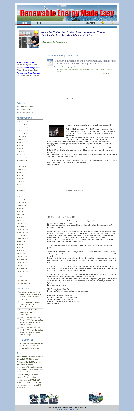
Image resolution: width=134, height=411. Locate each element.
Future (23, 364)
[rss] (112, 24)
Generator (29, 364)
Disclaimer (59, 409)
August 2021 (21, 205)
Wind (38, 385)
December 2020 (22, 229)
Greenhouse (37, 367)
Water (30, 385)
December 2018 (22, 271)
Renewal (20, 380)
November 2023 (22, 130)
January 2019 (22, 268)
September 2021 (23, 202)
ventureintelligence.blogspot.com (31, 343)
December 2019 (22, 262)
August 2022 (21, 169)
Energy (31, 361)
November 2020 (22, 232)
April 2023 (20, 151)
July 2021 (20, 208)
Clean (19, 359)
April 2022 (20, 181)
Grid (18, 369)
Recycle (28, 374)
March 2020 (21, 253)
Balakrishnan (64, 69)
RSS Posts (23, 280)
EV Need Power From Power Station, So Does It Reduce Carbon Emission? (29, 304)
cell (70, 69)
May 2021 (20, 214)
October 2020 (22, 235)
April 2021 (20, 217)
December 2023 (22, 127)
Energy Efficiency (25, 110)
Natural (40, 369)
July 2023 (20, 142)
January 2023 (22, 160)
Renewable (30, 377)
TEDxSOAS (59, 71)
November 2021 (22, 196)
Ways (34, 385)
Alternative (26, 356)
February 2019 (22, 265)
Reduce (20, 377)
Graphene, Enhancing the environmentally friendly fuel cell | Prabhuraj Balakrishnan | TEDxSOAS (85, 62)
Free (39, 362)
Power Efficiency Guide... (26, 62)
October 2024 (22, 124)
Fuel (96, 69)
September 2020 (23, 238)
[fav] (103, 24)
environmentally (84, 69)
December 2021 (22, 193)
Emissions (21, 362)
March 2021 (21, 220)
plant (36, 372)
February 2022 (22, 187)
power (20, 374)
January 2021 (22, 226)
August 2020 (21, 241)
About (38, 23)
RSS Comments (25, 283)
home (22, 369)
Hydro (27, 370)
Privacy (66, 409)
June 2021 (20, 211)
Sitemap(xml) (74, 409)
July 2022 (20, 172)
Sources (20, 382)
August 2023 (21, 139)
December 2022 (22, 163)
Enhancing (75, 69)
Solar (36, 379)
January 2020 (22, 259)
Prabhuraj (109, 69)
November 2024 (22, 121)
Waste (25, 385)
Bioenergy (33, 356)
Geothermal (22, 367)
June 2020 (20, 247)
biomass (40, 356)
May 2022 (20, 178)
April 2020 (20, 250)
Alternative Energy (26, 107)
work (19, 387)
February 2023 (22, 157)
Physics (31, 372)
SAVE (30, 380)
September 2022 (23, 166)
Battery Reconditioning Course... (29, 68)
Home (24, 23)
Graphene (101, 69)
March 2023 (21, 154)
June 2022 (20, 175)
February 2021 (22, 223)
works (23, 387)
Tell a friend (90, 23)
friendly (92, 69)
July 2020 (20, 244)
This (33, 382)
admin (75, 67)
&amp (19, 356)
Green (30, 367)
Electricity (36, 359)
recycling (35, 374)
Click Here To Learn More (54, 41)
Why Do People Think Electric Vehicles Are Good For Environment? (30, 312)
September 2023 (23, 136)
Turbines (20, 385)
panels (26, 372)
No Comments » (111, 74)
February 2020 (22, 256)
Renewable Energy (63, 67)
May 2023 (20, 148)
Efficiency (27, 358)
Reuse (26, 380)
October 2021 (22, 199)
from (18, 365)
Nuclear (20, 372)
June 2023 (20, 145)
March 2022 (21, 184)
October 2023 (22, 133)
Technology (27, 382)
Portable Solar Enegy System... (28, 73)
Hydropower (34, 369)
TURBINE (39, 382)
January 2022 (22, 190)
